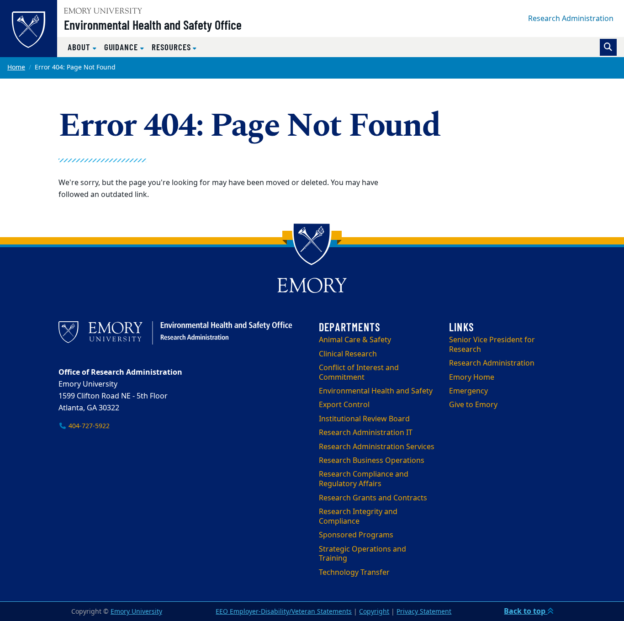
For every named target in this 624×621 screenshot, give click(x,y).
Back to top (525, 611)
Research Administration (570, 18)
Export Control (344, 404)
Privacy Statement (424, 611)
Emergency (468, 391)
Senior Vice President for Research (492, 344)
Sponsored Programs (356, 535)
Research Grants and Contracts (373, 498)
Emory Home (471, 377)
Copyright (374, 611)
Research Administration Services (376, 446)
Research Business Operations (371, 460)
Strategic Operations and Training (362, 554)
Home (16, 67)
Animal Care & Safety (355, 339)
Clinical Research (348, 354)
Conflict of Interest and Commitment (359, 372)
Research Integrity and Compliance (358, 516)
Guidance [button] (122, 47)
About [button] (80, 47)
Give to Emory (473, 404)
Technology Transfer (354, 572)
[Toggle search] (608, 47)
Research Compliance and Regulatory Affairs (363, 479)
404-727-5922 (88, 426)
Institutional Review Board (364, 419)
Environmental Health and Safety (376, 391)
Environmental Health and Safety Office (153, 24)
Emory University (136, 611)
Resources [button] (172, 47)
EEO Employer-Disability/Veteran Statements (284, 611)
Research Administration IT (365, 432)
